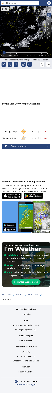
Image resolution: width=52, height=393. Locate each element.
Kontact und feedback (26, 356)
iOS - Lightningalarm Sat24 (26, 330)
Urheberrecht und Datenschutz (26, 361)
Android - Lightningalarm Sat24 (26, 325)
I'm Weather (26, 314)
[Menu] (49, 3)
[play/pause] (10, 64)
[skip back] (4, 64)
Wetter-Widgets (26, 341)
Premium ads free (26, 372)
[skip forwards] (16, 64)
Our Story (26, 352)
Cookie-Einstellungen (26, 384)
